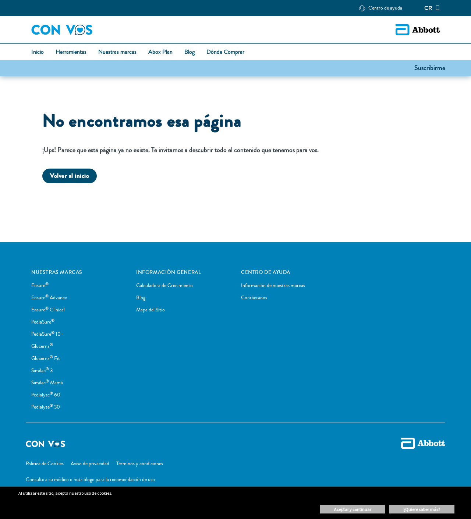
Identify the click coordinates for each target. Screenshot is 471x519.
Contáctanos (254, 297)
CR (428, 8)
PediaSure (42, 322)
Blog (140, 297)
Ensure (40, 285)
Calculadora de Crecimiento (164, 285)
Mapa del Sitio (150, 310)
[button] (429, 67)
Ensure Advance (49, 297)
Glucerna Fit (45, 358)
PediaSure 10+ (47, 334)
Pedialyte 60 (45, 395)
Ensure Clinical (48, 310)
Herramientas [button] (71, 52)
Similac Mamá (47, 382)
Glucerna (42, 346)
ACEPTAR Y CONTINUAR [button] (352, 509)
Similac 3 (42, 370)
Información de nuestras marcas (273, 285)
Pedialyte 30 (45, 407)
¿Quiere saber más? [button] (421, 509)
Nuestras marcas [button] (117, 52)
